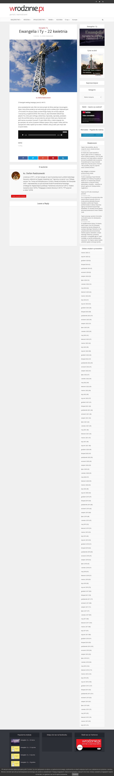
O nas (67, 20)
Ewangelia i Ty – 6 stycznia (28, 755)
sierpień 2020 (84, 465)
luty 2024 (83, 300)
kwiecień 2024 (85, 292)
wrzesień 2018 (85, 556)
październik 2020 (85, 457)
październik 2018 (85, 552)
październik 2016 (85, 646)
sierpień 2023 (84, 323)
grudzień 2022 (85, 355)
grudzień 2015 (85, 686)
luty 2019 (83, 536)
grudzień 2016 (85, 638)
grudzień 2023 (85, 308)
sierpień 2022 (84, 371)
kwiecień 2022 (85, 386)
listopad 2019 (84, 500)
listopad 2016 (84, 642)
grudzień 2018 (85, 544)
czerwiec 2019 (85, 520)
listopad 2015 (84, 689)
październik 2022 (85, 363)
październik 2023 (85, 315)
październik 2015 (85, 693)
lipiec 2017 (84, 611)
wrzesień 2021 (85, 414)
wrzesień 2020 (85, 461)
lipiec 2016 (84, 658)
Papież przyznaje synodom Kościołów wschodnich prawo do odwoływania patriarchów (91, 218)
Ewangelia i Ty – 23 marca (92, 36)
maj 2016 (83, 666)
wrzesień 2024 (85, 272)
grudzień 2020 (85, 449)
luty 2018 (83, 583)
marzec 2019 (84, 532)
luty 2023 (83, 347)
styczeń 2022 (84, 398)
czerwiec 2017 (85, 615)
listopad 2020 (84, 453)
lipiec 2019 (84, 516)
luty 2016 (83, 678)
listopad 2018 (84, 548)
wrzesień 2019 (85, 508)
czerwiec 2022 (85, 378)
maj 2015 (83, 713)
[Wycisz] (61, 135)
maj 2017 (83, 619)
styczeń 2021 (84, 445)
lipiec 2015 (84, 705)
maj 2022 (83, 382)
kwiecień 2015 (85, 717)
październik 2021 (85, 410)
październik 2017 (85, 599)
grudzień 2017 (85, 591)
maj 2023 (83, 335)
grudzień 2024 (85, 260)
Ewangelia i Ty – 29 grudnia (28, 762)
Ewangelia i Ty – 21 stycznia (28, 747)
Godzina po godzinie (88, 135)
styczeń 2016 (84, 682)
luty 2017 (83, 630)
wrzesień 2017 (85, 603)
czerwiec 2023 (85, 331)
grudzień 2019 (85, 497)
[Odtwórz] (23, 135)
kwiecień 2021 (85, 434)
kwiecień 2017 (85, 623)
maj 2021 (83, 430)
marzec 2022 (84, 390)
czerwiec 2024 (85, 284)
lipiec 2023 (84, 327)
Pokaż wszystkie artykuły (18, 196)
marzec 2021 (84, 437)
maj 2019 (83, 524)
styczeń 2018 (84, 587)
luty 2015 (83, 725)
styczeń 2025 (84, 256)
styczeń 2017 (84, 634)
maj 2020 (83, 477)
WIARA (50, 20)
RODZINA (27, 20)
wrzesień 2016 (85, 650)
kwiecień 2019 (85, 528)
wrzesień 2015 (85, 697)
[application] (43, 134)
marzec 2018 (84, 579)
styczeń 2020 (84, 493)
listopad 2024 (84, 264)
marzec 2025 (84, 252)
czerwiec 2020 (85, 473)
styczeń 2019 (84, 540)
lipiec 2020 (84, 469)
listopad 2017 (84, 595)
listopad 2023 (84, 311)
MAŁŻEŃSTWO (15, 20)
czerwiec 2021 (85, 426)
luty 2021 (83, 441)
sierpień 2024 (84, 276)
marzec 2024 (84, 296)
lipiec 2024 (84, 280)
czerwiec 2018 (85, 567)
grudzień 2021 (85, 402)
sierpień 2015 (84, 701)
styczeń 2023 (84, 351)
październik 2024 (85, 268)
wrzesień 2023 (85, 319)
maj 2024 (83, 288)
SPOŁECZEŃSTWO (39, 20)
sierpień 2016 (84, 654)
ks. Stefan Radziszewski (46, 36)
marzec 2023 (84, 343)
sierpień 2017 (84, 607)
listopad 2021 (84, 406)
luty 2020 (83, 489)
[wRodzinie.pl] (26, 9)
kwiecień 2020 (85, 481)
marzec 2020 (84, 485)
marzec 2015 (84, 721)
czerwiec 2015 (85, 709)
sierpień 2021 (84, 418)
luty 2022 (83, 394)
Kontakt (74, 20)
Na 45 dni (98, 135)
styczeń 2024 (84, 304)
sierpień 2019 (84, 512)
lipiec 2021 (84, 422)
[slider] (65, 131)
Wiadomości (92, 143)
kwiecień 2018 (85, 575)
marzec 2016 (84, 674)
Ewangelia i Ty (43, 28)
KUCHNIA (59, 20)
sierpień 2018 (84, 560)
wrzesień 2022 (85, 367)
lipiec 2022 (84, 374)
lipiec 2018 (84, 563)
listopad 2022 (84, 359)
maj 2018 (83, 571)
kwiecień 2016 (85, 670)
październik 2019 (85, 504)
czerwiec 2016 (85, 662)
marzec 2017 (84, 626)
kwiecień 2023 (85, 339)
